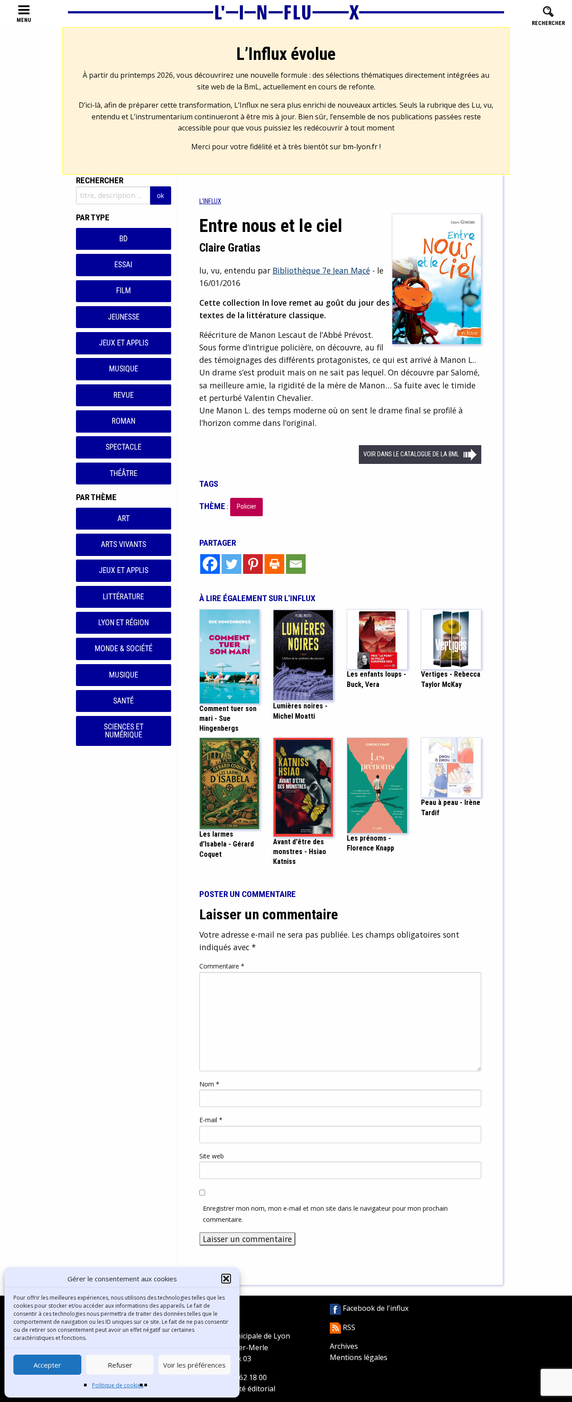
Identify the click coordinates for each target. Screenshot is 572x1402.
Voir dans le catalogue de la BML (411, 454)
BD (123, 238)
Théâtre (123, 473)
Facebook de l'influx (374, 1308)
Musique (123, 368)
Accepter (47, 1364)
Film (123, 290)
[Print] (274, 564)
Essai (123, 264)
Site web (211, 1156)
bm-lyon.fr (360, 147)
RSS (348, 1327)
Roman (123, 421)
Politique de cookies (117, 1385)
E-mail (211, 1120)
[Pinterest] (253, 564)
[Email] (296, 564)
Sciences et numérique (123, 730)
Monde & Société (123, 648)
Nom (209, 1084)
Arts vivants (123, 544)
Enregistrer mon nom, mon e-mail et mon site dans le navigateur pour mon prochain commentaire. (325, 1214)
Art (124, 518)
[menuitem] (210, 201)
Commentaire (221, 966)
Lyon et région (123, 622)
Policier (246, 506)
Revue (124, 395)
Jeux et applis (123, 342)
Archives (344, 1346)
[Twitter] (231, 564)
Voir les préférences (194, 1364)
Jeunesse (123, 316)
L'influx (210, 201)
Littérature (123, 596)
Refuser (120, 1364)
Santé (123, 700)
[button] (226, 1278)
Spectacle (123, 446)
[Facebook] (210, 564)
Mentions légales (358, 1357)
